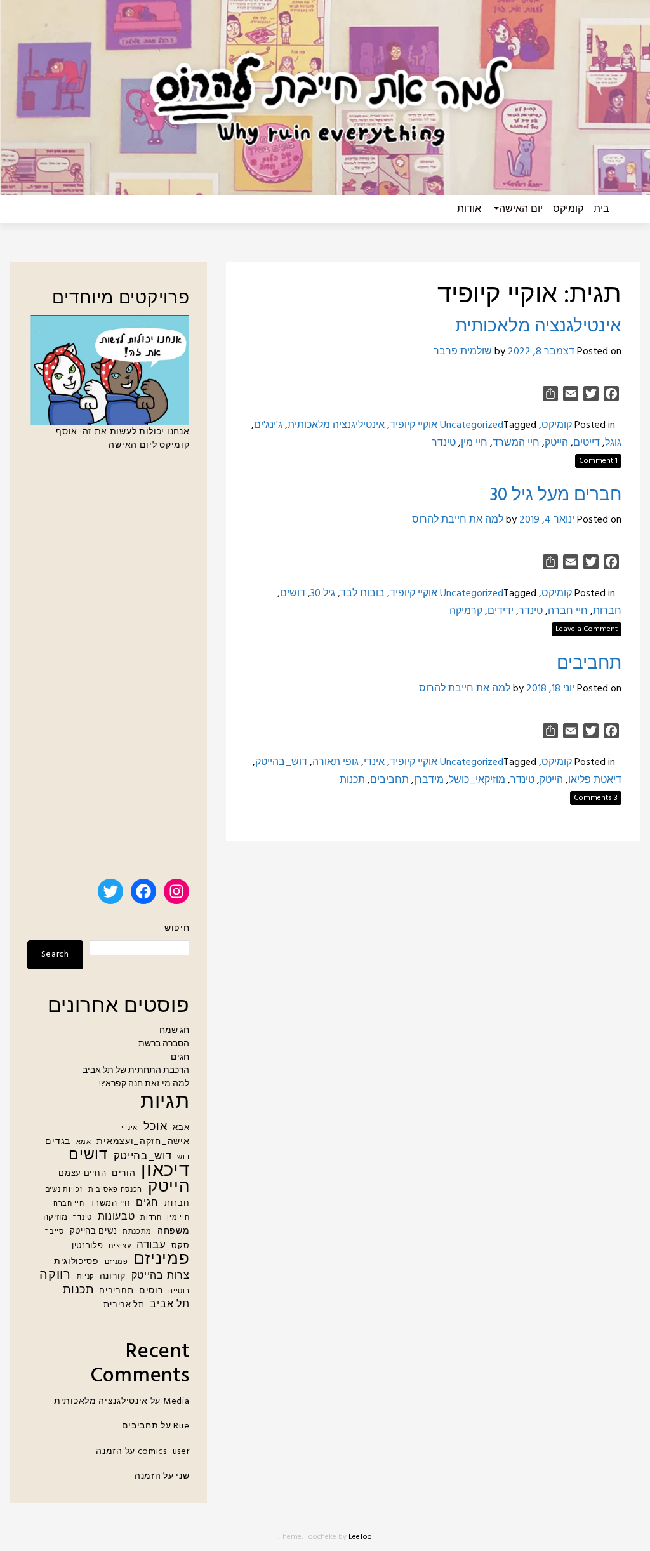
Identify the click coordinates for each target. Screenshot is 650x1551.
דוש (183, 1157)
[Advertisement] (108, 670)
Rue (181, 1426)
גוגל (613, 443)
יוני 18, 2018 (550, 689)
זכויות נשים (64, 1190)
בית (601, 209)
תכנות (352, 780)
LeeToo (360, 1537)
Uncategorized (471, 425)
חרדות (151, 1218)
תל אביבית (123, 1305)
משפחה (173, 1231)
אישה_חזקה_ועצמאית (142, 1141)
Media (176, 1401)
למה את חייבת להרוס (457, 520)
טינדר (444, 443)
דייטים (586, 443)
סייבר (54, 1232)
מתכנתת (137, 1232)
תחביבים (589, 663)
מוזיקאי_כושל (477, 780)
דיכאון (165, 1171)
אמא (83, 1142)
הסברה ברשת (163, 1044)
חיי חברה (568, 611)
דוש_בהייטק (281, 762)
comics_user (164, 1451)
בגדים (57, 1141)
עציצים (120, 1246)
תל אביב (169, 1305)
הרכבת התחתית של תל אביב (136, 1070)
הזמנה (109, 1451)
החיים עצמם (82, 1174)
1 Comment (598, 461)
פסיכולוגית (76, 1261)
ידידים (501, 611)
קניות (86, 1277)
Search (55, 954)
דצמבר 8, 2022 (541, 351)
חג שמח (174, 1030)
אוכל (155, 1127)
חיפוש (176, 928)
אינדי (374, 762)
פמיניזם (161, 1260)
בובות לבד (362, 593)
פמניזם (116, 1262)
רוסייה (178, 1291)
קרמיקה (465, 611)
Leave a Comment (586, 629)
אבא (181, 1128)
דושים (292, 593)
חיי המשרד (516, 443)
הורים (124, 1173)
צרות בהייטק (160, 1276)
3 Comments (596, 798)
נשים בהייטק (93, 1231)
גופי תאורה (335, 762)
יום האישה (521, 209)
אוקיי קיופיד (413, 425)
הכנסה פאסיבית (115, 1190)
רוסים (151, 1291)
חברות (607, 611)
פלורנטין (87, 1246)
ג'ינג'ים (268, 425)
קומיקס (568, 209)
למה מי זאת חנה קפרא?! (144, 1084)
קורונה (113, 1276)
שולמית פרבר (463, 351)
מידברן (429, 780)
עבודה (151, 1245)
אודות (469, 209)
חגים (180, 1057)
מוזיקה (55, 1217)
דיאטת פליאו (594, 780)
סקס (180, 1246)
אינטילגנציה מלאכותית (538, 326)
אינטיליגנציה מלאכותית (336, 425)
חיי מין (474, 443)
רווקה (55, 1275)
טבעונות (116, 1217)
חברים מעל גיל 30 (555, 495)
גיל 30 (322, 593)
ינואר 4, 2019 (546, 520)
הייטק (556, 443)
